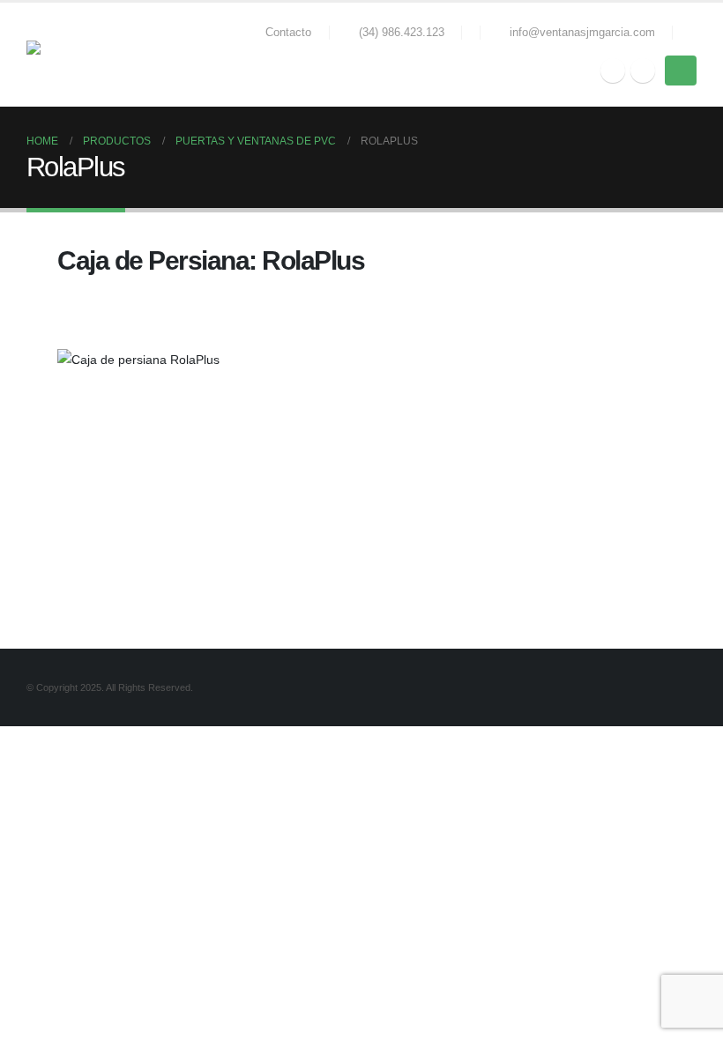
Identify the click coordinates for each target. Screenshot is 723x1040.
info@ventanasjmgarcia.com (582, 32)
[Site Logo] (74, 55)
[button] (689, 32)
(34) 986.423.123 (401, 32)
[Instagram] (642, 70)
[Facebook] (612, 70)
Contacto (288, 32)
